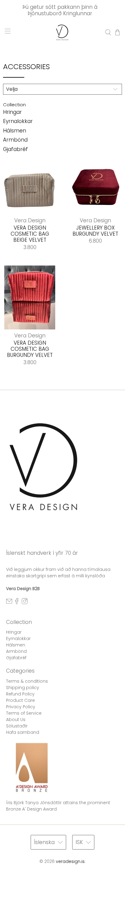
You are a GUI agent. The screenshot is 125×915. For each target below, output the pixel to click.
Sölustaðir (17, 726)
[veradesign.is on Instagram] (25, 603)
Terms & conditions (27, 681)
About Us (15, 719)
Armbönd (15, 139)
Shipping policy (22, 687)
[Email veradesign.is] (9, 603)
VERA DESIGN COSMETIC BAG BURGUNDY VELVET (30, 348)
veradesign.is (70, 861)
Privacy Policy (20, 707)
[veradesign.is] (62, 32)
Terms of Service (24, 713)
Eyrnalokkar (18, 121)
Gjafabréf (15, 149)
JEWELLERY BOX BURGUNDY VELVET (95, 230)
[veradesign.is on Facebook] (17, 603)
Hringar (12, 112)
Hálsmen (14, 130)
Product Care (20, 700)
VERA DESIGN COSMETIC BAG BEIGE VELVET (30, 233)
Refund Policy (20, 694)
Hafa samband (22, 732)
